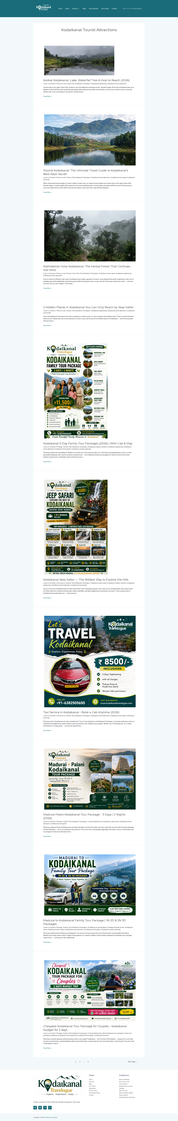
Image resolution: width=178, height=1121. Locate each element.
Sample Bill (92, 1088)
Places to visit (61, 83)
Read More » (47, 96)
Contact (114, 8)
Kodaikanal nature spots (107, 273)
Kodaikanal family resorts (116, 927)
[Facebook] (50, 1107)
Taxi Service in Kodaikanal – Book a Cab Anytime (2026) (81, 712)
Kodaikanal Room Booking (127, 1097)
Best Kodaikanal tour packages (113, 1033)
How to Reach (123, 1084)
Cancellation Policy (94, 1093)
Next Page (132, 1062)
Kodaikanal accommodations (97, 927)
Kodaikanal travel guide (118, 177)
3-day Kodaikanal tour (95, 821)
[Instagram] (40, 1107)
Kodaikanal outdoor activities (97, 447)
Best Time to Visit (124, 1081)
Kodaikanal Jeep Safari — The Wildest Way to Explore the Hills (85, 579)
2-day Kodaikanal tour (95, 1033)
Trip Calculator (93, 8)
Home (60, 8)
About (67, 8)
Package (59, 447)
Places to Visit (123, 1090)
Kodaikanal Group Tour (126, 1086)
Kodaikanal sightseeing (99, 83)
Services (75, 8)
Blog (84, 8)
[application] (79, 8)
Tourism (68, 83)
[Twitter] (35, 1107)
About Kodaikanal (124, 1079)
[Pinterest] (45, 1107)
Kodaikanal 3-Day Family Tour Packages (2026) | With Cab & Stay (87, 443)
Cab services (60, 583)
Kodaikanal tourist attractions (116, 83)
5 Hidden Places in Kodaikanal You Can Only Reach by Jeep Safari (88, 307)
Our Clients (105, 8)
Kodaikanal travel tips (101, 1035)
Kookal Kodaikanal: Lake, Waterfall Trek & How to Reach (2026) (86, 80)
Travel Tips (75, 273)
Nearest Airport (123, 1095)
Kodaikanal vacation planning (81, 449)
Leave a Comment (49, 83)
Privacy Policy (93, 1090)
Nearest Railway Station (126, 1093)
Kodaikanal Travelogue (50, 1117)
